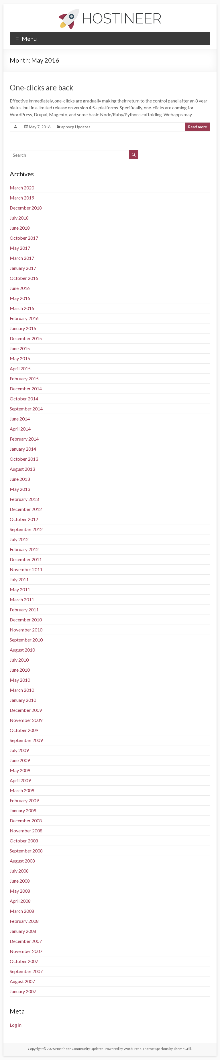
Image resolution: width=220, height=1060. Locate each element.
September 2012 (26, 529)
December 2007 (26, 941)
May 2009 (20, 770)
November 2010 (26, 629)
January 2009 (23, 810)
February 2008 (24, 921)
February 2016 (24, 318)
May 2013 (20, 489)
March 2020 (22, 187)
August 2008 (22, 860)
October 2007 (24, 961)
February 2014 (24, 438)
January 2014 (23, 448)
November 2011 (26, 569)
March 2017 (22, 258)
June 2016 (20, 288)
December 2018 (26, 207)
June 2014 (20, 418)
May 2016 (20, 298)
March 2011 (22, 599)
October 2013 (24, 459)
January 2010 (23, 700)
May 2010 (20, 680)
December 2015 (26, 338)
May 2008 (20, 891)
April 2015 (20, 368)
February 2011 (24, 609)
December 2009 (26, 710)
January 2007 (23, 991)
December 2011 (26, 559)
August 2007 (22, 981)
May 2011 (20, 589)
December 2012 (26, 509)
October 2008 (24, 840)
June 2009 (20, 760)
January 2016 (23, 328)
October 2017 (24, 238)
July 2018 (19, 217)
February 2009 (24, 800)
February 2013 (24, 499)
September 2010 (26, 639)
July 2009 (19, 750)
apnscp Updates (76, 126)
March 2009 (22, 790)
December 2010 (26, 619)
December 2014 (26, 388)
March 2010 (22, 690)
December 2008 (26, 820)
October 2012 (24, 519)
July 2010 (19, 659)
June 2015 (20, 348)
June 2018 (20, 227)
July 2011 (19, 579)
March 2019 (22, 197)
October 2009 (24, 730)
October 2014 (24, 398)
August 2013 (22, 469)
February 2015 (24, 378)
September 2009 (26, 740)
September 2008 (26, 850)
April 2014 (20, 428)
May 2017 (20, 248)
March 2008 (22, 911)
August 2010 (22, 649)
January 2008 (23, 931)
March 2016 (22, 308)
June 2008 (20, 880)
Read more (197, 126)
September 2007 (26, 971)
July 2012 (19, 539)
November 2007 (26, 951)
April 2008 (20, 901)
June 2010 (20, 670)
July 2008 (19, 870)
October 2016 (24, 278)
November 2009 (26, 720)
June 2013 (20, 479)
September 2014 (26, 408)
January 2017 (23, 268)
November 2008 (26, 830)
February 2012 (24, 549)
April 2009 (20, 780)
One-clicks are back (41, 87)
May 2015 (20, 358)
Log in (15, 1025)
